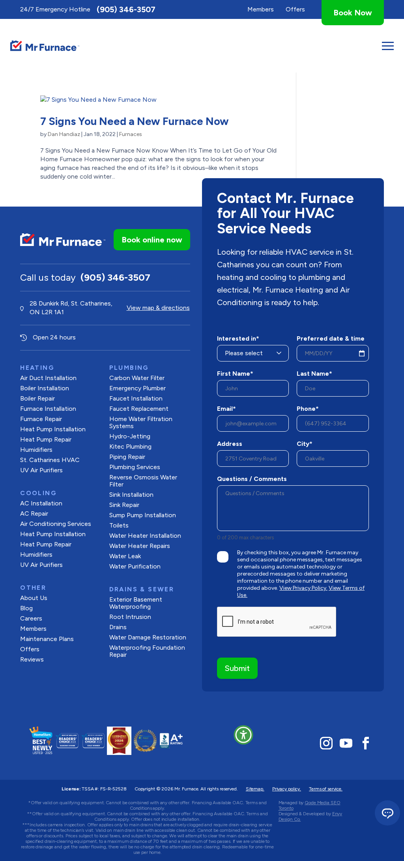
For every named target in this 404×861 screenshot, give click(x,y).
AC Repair (34, 513)
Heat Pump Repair (45, 439)
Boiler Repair (37, 398)
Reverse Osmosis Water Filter (143, 480)
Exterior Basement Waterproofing (135, 603)
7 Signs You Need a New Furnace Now (134, 121)
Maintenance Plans (47, 639)
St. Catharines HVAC (50, 460)
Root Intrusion (130, 617)
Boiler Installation (44, 388)
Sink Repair (124, 505)
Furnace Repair (41, 419)
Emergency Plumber (137, 388)
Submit (237, 668)
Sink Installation (131, 494)
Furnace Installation (48, 408)
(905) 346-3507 (126, 9)
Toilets (119, 525)
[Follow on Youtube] (346, 743)
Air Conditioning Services (55, 523)
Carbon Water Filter (137, 378)
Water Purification (135, 566)
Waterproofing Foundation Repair (147, 651)
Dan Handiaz (64, 134)
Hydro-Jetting (129, 436)
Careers (31, 618)
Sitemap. (255, 789)
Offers (29, 649)
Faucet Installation (136, 398)
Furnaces (130, 134)
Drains (118, 627)
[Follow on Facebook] (365, 743)
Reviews (32, 659)
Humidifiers (36, 449)
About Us (33, 598)
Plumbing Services (134, 467)
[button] (243, 735)
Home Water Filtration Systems (140, 422)
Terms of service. (325, 789)
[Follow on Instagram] (326, 743)
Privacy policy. (286, 789)
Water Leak (125, 556)
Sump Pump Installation (142, 515)
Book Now (352, 12)
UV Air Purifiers (41, 470)
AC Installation (41, 503)
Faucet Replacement (138, 408)
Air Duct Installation (48, 378)
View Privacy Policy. (303, 588)
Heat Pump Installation (53, 429)
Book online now (152, 239)
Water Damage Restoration (147, 637)
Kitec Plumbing (130, 446)
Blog (26, 608)
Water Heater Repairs (139, 546)
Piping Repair (127, 456)
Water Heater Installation (145, 535)
